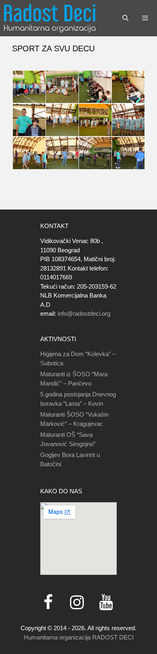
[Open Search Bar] (125, 18)
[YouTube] (106, 602)
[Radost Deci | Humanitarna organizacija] (49, 18)
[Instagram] (77, 602)
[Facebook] (48, 602)
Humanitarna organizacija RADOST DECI (79, 637)
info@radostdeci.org (84, 313)
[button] (28, 87)
